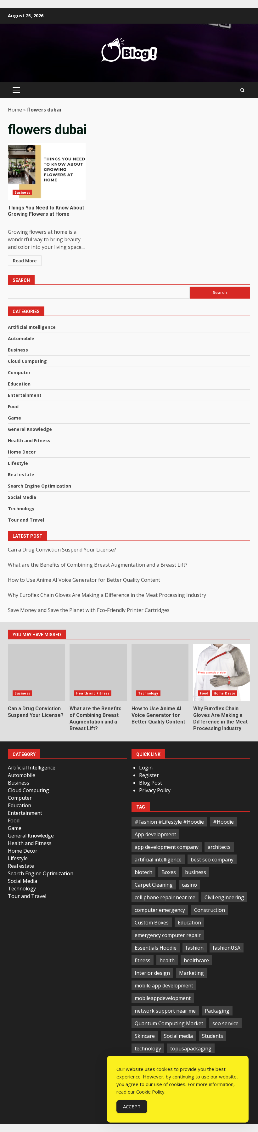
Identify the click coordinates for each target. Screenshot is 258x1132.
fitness (142, 960)
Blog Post (150, 782)
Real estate (21, 474)
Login (146, 767)
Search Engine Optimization (39, 486)
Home (15, 109)
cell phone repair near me (165, 897)
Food (13, 406)
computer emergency (160, 909)
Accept (132, 1106)
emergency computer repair (168, 935)
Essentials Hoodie (156, 947)
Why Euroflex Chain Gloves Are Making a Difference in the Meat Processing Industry (107, 595)
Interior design (152, 972)
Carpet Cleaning (154, 884)
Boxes (168, 872)
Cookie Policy (150, 1092)
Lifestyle (18, 463)
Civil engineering (224, 897)
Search (21, 280)
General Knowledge (30, 429)
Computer (19, 372)
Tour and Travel (26, 520)
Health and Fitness (29, 440)
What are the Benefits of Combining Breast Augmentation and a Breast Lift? (98, 564)
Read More (24, 261)
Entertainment (25, 395)
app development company (167, 846)
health (167, 960)
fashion (195, 947)
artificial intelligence (158, 859)
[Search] (242, 90)
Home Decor (22, 452)
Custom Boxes (152, 922)
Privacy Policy (155, 790)
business (195, 872)
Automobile (21, 338)
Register (149, 775)
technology (148, 1048)
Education (19, 384)
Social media (178, 1035)
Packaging (217, 1010)
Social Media (22, 497)
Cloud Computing (27, 361)
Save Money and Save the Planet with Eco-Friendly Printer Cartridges (89, 610)
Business (22, 192)
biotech (143, 872)
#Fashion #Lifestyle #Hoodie (169, 821)
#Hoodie (223, 821)
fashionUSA (226, 947)
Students (212, 1035)
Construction (209, 909)
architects (219, 846)
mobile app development (164, 985)
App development (155, 834)
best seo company (212, 859)
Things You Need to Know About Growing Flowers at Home (47, 171)
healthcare (196, 960)
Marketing (191, 972)
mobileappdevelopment (163, 998)
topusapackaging (190, 1048)
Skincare (145, 1035)
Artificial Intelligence (32, 327)
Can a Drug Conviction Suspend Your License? (62, 549)
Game (14, 418)
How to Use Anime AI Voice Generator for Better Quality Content (84, 579)
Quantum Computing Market (169, 1023)
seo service (225, 1023)
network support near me (165, 1010)
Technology (21, 509)
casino (189, 884)
